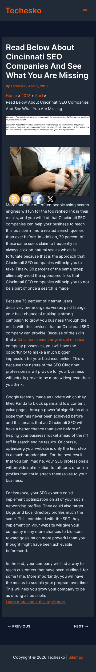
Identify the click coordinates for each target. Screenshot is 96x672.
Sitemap (76, 657)
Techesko (23, 10)
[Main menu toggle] (85, 10)
